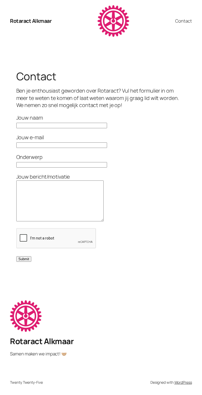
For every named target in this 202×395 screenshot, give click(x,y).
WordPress (183, 382)
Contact (183, 21)
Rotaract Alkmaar (31, 20)
